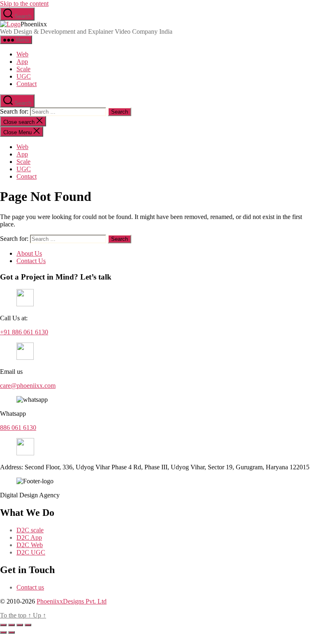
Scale (23, 68)
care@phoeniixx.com (28, 385)
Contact (26, 83)
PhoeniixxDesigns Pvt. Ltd (72, 601)
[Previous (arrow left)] (3, 632)
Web (22, 54)
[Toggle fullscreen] (11, 625)
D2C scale (30, 530)
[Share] (19, 625)
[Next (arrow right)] (11, 632)
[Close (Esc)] (28, 625)
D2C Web (29, 544)
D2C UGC (30, 552)
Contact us (30, 587)
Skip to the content (24, 3)
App (22, 61)
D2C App (29, 537)
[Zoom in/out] (3, 625)
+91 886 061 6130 (24, 332)
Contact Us (31, 260)
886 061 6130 (18, 427)
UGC (23, 76)
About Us (29, 253)
